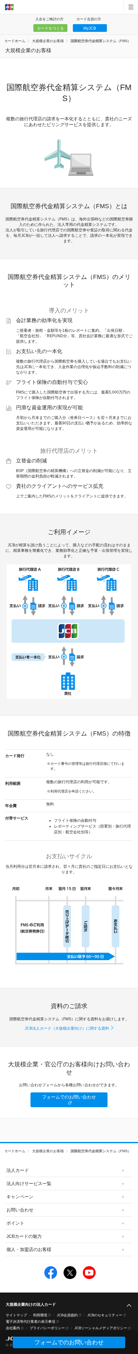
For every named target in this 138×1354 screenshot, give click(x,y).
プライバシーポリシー (47, 1328)
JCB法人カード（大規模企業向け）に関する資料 (67, 1028)
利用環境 (40, 1315)
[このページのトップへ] (129, 1306)
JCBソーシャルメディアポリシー (100, 1328)
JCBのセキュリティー (104, 1315)
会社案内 (13, 1328)
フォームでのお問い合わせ (69, 1096)
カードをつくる (50, 28)
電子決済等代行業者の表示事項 (30, 1321)
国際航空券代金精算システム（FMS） (101, 41)
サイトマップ (16, 1315)
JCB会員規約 (67, 1315)
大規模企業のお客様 (48, 41)
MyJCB (89, 28)
